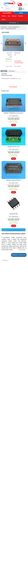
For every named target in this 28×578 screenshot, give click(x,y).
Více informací (22, 249)
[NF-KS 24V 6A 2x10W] (13, 43)
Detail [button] (13, 125)
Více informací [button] (13, 86)
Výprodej (14, 16)
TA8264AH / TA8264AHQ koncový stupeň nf (13, 113)
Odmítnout (5, 260)
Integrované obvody (11, 28)
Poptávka (20, 16)
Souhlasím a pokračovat (19, 255)
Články (3, 19)
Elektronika (7, 13)
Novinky (4, 16)
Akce (9, 16)
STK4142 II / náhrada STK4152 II (13, 180)
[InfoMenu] (25, 4)
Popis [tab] (3, 71)
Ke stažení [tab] (11, 71)
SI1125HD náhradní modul (14, 146)
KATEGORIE (13, 22)
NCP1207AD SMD (13, 213)
